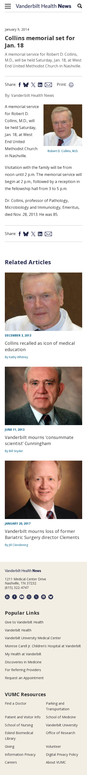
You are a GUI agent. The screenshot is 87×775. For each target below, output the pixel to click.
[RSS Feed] (7, 596)
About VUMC (56, 762)
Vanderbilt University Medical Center (33, 638)
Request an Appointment (24, 677)
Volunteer (53, 746)
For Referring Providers (23, 669)
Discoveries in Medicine (23, 662)
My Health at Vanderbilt (23, 654)
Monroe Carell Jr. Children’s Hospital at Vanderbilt (43, 646)
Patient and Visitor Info (23, 717)
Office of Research (60, 732)
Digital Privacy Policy (62, 754)
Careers (11, 762)
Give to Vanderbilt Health (24, 622)
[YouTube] (21, 596)
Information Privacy (20, 754)
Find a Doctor (15, 703)
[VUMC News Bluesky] (50, 596)
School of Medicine (61, 717)
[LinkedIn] (43, 596)
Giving (9, 746)
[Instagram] (29, 596)
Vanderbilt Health (18, 630)
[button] (8, 6)
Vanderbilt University (62, 725)
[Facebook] (14, 596)
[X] (36, 596)
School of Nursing (19, 725)
